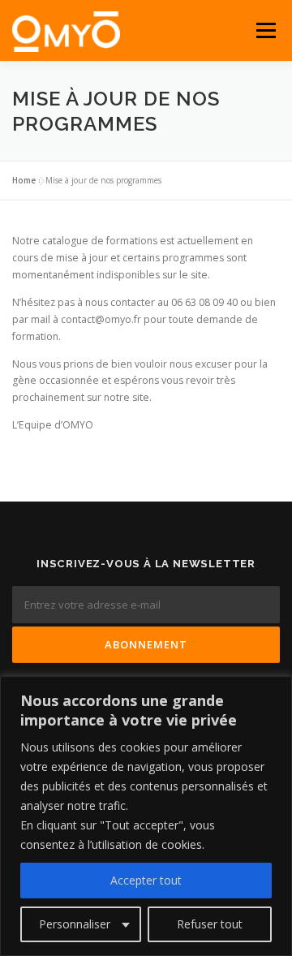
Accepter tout (146, 880)
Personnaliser (74, 924)
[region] (146, 816)
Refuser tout (210, 924)
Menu (264, 30)
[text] (146, 796)
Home (24, 180)
